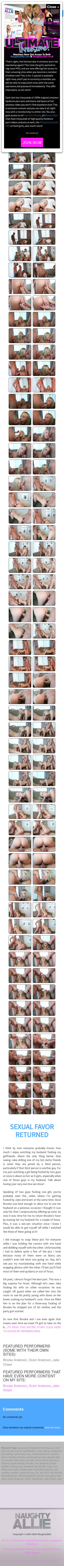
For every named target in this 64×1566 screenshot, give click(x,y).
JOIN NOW (32, 142)
